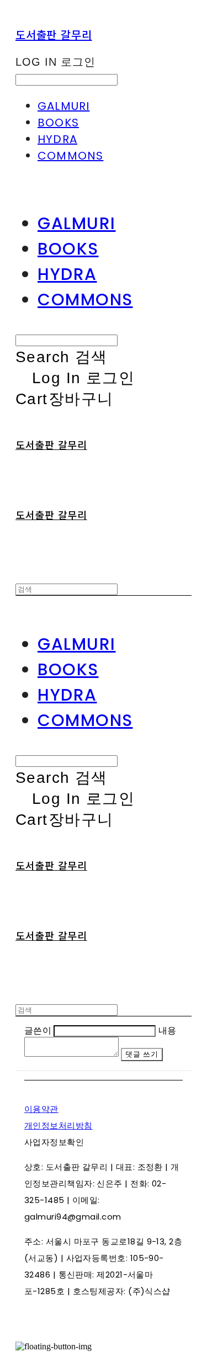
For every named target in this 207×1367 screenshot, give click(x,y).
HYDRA (57, 139)
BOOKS (58, 122)
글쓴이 (37, 1030)
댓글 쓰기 (141, 1054)
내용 (167, 1030)
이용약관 (41, 1109)
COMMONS (70, 155)
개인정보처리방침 (58, 1125)
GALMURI (63, 106)
